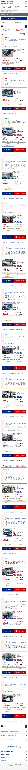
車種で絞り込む (5, 22)
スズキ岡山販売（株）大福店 (10, 113)
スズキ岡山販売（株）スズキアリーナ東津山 (13, 73)
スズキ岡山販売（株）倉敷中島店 (11, 594)
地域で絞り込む (18, 22)
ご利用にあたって (17, 764)
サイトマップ (9, 764)
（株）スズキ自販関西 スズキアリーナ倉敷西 (14, 198)
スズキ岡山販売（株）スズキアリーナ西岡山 (13, 154)
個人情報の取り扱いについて (14, 765)
